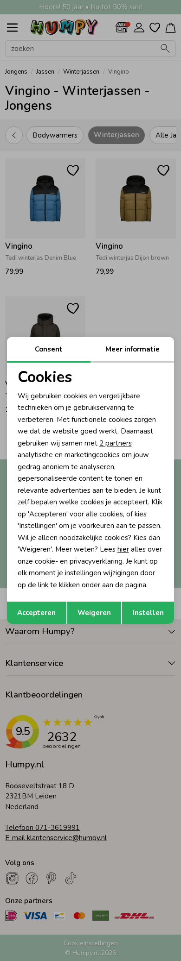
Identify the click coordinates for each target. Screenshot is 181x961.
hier (123, 549)
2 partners (115, 443)
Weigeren (94, 612)
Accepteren (36, 612)
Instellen (148, 612)
